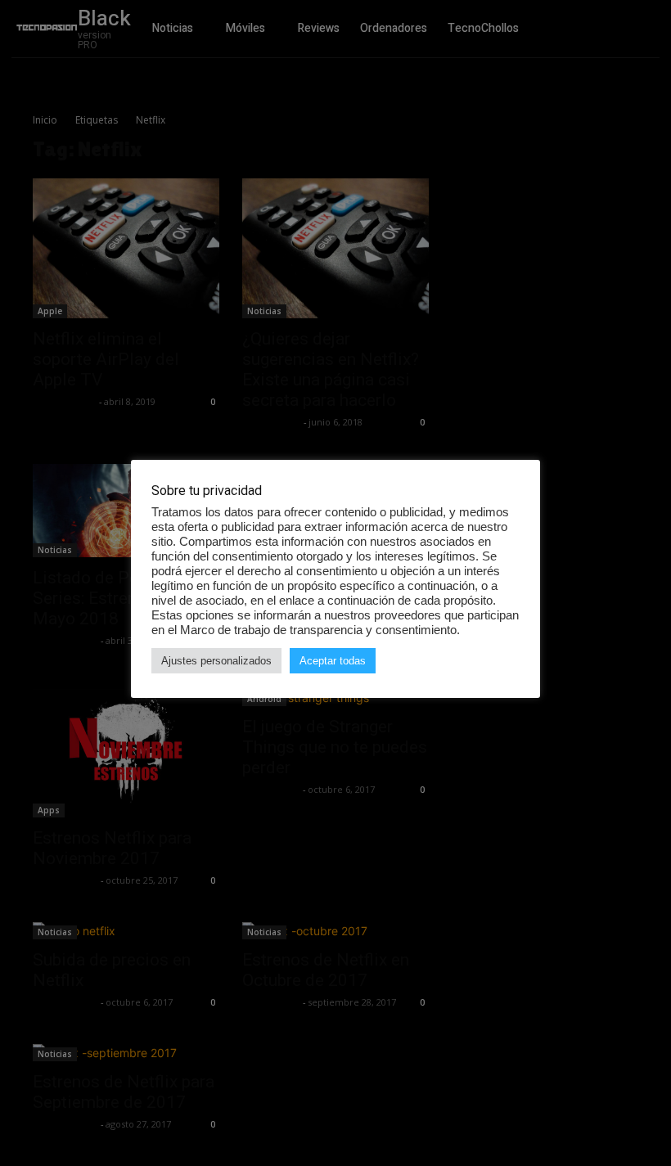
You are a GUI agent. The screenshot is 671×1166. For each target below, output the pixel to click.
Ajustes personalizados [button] (216, 661)
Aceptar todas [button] (332, 661)
